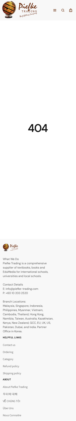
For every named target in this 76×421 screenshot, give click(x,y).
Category (8, 359)
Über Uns (8, 408)
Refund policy (11, 366)
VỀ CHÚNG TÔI (11, 401)
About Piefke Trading (15, 387)
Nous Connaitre (12, 415)
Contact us (9, 345)
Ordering (8, 352)
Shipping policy (12, 373)
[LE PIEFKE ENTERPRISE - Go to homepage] (19, 10)
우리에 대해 (10, 394)
